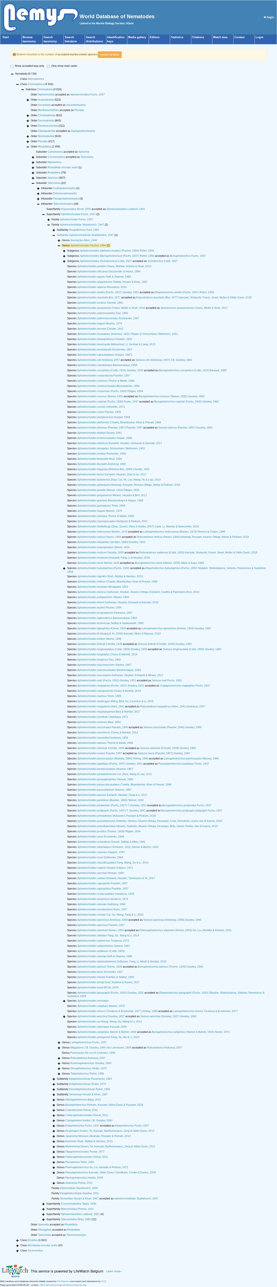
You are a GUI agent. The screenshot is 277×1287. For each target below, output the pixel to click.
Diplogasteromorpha (83, 130)
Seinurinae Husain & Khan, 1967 (88, 1094)
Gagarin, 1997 (101, 852)
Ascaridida (44, 104)
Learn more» (114, 1271)
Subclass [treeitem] (44, 89)
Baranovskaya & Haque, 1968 (110, 500)
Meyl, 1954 (99, 458)
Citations (198, 37)
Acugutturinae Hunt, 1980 (84, 229)
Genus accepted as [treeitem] (122, 1047)
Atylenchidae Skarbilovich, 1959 (79, 1188)
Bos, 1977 (99, 297)
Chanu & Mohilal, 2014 (107, 654)
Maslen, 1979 (99, 323)
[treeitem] (87, 235)
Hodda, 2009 (84, 1177)
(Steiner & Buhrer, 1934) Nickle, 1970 (191, 1032)
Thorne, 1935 (99, 966)
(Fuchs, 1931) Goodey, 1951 (106, 680)
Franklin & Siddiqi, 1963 (105, 977)
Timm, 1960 (79, 1162)
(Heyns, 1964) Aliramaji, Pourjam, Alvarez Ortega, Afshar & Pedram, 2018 (193, 536)
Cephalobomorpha (64, 188)
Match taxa (220, 37)
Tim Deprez (62, 1281)
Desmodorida (46, 120)
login (270, 17)
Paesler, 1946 (102, 727)
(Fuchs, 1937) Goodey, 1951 (108, 292)
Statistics (177, 37)
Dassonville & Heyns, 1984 (108, 271)
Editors (154, 37)
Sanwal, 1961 (103, 945)
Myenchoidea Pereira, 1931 (77, 1208)
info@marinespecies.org (74, 1285)
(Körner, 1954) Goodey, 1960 (176, 628)
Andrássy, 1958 (102, 919)
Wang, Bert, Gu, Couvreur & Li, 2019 (115, 701)
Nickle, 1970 (88, 1068)
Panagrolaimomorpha (66, 198)
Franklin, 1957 (103, 375)
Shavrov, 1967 (105, 768)
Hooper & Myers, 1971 (105, 867)
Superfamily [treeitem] (73, 214)
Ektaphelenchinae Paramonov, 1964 (90, 1078)
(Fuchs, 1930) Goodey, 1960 (186, 401)
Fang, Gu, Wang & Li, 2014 (108, 935)
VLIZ (103, 1281)
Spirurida (43, 1224)
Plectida (79, 110)
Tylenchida (44, 1234)
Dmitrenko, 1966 (100, 857)
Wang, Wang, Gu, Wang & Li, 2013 (109, 1021)
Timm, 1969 (101, 505)
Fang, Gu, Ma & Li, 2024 (108, 1037)
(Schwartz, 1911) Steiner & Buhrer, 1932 (117, 847)
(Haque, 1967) (104, 354)
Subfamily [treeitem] (78, 229)
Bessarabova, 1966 (108, 386)
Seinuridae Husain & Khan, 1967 (79, 1198)
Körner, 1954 (101, 628)
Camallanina (55, 151)
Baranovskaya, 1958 (107, 365)
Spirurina (83, 151)
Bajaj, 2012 (83, 1099)
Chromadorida (46, 115)
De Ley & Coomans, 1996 (92, 1052)
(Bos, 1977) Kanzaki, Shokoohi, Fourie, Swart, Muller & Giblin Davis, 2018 (193, 297)
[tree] (138, 663)
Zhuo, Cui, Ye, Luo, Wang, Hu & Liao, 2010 (119, 479)
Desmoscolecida (48, 125)
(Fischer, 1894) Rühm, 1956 (117, 250)
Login (259, 37)
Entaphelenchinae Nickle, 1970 (87, 1084)
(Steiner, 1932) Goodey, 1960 (171, 396)
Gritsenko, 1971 (101, 406)
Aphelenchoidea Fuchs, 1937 (87, 94)
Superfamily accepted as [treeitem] (95, 209)
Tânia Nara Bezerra (49, 1285)
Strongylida (45, 1229)
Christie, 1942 (100, 328)
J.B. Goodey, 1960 (89, 1120)
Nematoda (42, 1245)
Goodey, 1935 (100, 552)
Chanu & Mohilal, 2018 (109, 690)
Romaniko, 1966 (101, 453)
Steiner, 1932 (100, 396)
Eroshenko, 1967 (108, 318)
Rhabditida (44, 146)
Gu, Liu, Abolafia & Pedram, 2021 (96, 1167)
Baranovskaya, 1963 (107, 618)
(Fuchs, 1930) (103, 568)
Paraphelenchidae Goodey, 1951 (79, 1193)
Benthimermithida (48, 110)
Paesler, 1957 (99, 753)
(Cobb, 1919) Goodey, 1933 (110, 370)
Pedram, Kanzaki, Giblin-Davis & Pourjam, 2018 (104, 1104)
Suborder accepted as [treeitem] (62, 151)
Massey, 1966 (191, 758)
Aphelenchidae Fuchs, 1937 (76, 219)
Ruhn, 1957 (102, 909)
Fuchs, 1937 (188, 255)
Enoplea (33, 1240)
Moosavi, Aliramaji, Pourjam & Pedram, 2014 (98, 1136)
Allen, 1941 (100, 706)
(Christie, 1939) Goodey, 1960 (165, 644)
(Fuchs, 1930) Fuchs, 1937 (107, 401)
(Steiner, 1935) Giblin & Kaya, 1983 (169, 562)
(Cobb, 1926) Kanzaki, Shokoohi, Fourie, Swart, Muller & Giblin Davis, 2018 (198, 552)
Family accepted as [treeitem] (105, 1198)
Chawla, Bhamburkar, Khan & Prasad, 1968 (119, 422)
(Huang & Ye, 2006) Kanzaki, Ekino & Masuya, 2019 (119, 633)
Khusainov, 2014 (102, 287)
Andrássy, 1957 (98, 359)
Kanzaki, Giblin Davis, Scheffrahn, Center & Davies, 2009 (110, 1172)
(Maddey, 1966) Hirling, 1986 (112, 758)
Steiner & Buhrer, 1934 (106, 1032)
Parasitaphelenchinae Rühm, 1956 (89, 1089)
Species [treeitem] (109, 266)
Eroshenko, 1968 (100, 836)
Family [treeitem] (72, 219)
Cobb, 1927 (106, 261)
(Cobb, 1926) (101, 951)
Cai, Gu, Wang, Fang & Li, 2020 (110, 914)
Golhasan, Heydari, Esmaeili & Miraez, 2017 (120, 675)
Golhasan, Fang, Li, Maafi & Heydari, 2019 (121, 961)
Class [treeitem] (32, 78)
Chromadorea (36, 84)
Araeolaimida (46, 99)
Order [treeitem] (46, 99)
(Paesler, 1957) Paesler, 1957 (110, 427)
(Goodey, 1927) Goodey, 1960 (168, 1016)
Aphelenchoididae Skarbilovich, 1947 (82, 224)
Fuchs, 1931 (167, 680)
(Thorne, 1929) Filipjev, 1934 (109, 831)
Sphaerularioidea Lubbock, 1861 (125, 209)
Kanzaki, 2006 (102, 1026)
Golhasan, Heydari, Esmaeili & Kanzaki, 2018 (117, 602)
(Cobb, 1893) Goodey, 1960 (192, 649)
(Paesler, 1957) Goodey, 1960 (185, 427)
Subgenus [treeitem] (110, 250)
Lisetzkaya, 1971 (102, 716)
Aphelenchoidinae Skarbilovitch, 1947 (91, 235)
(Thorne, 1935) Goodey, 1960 (170, 966)
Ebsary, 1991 (99, 432)
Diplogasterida (46, 130)
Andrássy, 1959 (102, 737)
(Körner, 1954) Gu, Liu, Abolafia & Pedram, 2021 (185, 930)
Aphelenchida (46, 94)
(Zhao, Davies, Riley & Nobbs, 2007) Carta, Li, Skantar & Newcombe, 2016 (138, 526)
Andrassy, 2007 (164, 1047)
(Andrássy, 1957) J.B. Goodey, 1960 (163, 359)
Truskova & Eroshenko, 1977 (205, 1011)
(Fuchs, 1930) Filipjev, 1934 (110, 391)
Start (5, 37)
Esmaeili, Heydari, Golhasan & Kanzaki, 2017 (119, 443)
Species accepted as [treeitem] (140, 292)
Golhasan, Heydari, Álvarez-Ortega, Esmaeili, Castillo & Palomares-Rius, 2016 (138, 592)
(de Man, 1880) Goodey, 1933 (111, 542)
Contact (239, 37)
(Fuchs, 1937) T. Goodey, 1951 (112, 805)
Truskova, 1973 (103, 940)
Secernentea (35, 1250)
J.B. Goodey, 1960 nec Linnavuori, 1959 (100, 1047)
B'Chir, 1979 (97, 987)
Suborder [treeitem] (48, 162)
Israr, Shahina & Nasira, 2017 (108, 982)
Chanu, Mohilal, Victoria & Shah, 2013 (114, 266)
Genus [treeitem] (79, 240)
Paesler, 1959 (99, 412)
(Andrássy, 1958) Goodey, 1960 (172, 919)
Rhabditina (54, 172)
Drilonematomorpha (65, 193)
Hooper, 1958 (103, 417)
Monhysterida (46, 136)
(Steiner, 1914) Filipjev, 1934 (108, 490)
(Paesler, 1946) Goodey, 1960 (172, 727)
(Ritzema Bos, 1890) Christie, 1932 (113, 469)
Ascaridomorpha (76, 104)
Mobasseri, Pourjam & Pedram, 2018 (116, 815)
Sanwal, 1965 (100, 302)
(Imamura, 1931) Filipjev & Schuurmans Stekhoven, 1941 (127, 333)
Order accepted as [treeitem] (68, 94)
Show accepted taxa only (29, 65)
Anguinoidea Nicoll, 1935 (76, 209)
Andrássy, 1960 (101, 464)
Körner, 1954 (100, 930)
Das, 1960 (102, 313)
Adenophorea (36, 78)
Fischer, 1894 (88, 245)
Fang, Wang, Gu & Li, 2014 (112, 862)
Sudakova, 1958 (105, 893)
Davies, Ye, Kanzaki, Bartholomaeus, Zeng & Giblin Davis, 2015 (109, 1130)
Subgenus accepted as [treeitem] (136, 255)
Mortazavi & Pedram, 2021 (112, 521)
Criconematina (56, 157)
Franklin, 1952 (104, 339)
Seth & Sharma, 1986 (104, 276)
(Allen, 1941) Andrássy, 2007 (172, 706)
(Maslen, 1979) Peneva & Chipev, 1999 (184, 531)
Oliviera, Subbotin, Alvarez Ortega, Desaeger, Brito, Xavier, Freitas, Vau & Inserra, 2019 (147, 826)
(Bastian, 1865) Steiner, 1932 (110, 800)
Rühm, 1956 (87, 1073)
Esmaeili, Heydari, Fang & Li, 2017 (112, 794)
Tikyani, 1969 (103, 597)
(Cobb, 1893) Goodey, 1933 (112, 649)
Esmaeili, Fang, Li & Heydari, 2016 (113, 557)
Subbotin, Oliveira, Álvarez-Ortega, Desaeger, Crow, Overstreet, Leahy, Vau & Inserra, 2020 (149, 821)
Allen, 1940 (83, 240)
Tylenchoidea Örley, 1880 (76, 1219)
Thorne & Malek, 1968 (105, 380)
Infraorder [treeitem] (60, 188)
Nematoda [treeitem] (26, 73)
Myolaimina (54, 162)
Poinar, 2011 (81, 1110)
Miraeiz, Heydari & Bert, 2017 (112, 495)
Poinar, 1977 (85, 1151)
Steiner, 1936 (99, 638)
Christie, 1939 (99, 644)
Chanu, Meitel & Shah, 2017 (194, 307)
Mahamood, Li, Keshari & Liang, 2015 (116, 344)
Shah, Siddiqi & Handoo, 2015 (110, 576)
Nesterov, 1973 (102, 899)
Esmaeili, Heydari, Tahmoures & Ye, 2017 (116, 878)
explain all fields (109, 54)
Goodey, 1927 (101, 1016)
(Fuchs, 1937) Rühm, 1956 (117, 255)
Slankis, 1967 (104, 664)
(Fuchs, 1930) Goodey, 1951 (110, 992)
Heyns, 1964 (99, 536)
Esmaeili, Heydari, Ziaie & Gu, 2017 (112, 474)
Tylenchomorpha (63, 203)
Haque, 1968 (104, 438)
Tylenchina (87, 157)
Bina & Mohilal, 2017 (108, 711)
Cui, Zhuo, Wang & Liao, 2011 (114, 774)
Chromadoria (45, 89)
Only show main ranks (64, 65)
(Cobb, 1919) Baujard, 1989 (193, 370)
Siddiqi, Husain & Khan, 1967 (112, 281)
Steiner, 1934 (103, 547)
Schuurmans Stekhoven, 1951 (111, 448)
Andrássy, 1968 (101, 904)
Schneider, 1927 (100, 971)
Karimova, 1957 (104, 612)
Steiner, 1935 (98, 562)
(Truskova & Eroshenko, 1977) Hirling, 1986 (117, 1011)
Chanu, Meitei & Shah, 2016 (111, 307)
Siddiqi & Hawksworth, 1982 (110, 623)
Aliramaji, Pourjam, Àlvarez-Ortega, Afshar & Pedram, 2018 (128, 484)
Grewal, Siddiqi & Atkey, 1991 (111, 841)
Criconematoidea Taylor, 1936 (78, 1203)
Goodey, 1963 (90, 1063)
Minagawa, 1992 (102, 586)
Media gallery (137, 37)
